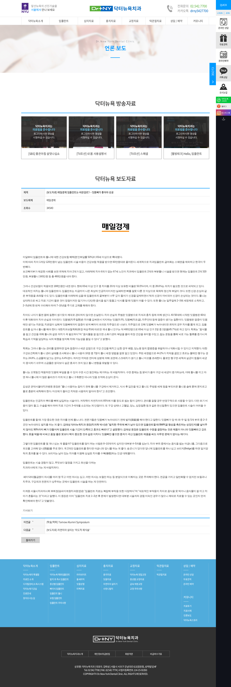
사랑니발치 (108, 588)
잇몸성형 (80, 583)
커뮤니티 (198, 21)
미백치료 (80, 588)
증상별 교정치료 (137, 579)
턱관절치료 (155, 21)
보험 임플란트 (56, 598)
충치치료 (111, 21)
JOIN (228, 13)
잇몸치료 (107, 579)
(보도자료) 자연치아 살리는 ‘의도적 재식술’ (68, 530)
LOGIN (220, 13)
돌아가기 (30, 540)
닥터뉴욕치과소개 (75, 653)
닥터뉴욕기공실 (30, 588)
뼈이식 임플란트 (57, 588)
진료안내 (27, 593)
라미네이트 (81, 574)
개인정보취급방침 (102, 653)
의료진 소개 (28, 579)
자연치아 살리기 (110, 583)
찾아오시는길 (29, 598)
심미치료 (89, 21)
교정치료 (134, 21)
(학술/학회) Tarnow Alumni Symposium (68, 522)
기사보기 (28, 510)
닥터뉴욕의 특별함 (31, 574)
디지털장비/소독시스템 (33, 583)
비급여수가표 (156, 653)
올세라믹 (80, 579)
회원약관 (129, 653)
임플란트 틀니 (56, 593)
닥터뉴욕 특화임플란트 (60, 574)
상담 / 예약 (176, 21)
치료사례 (187, 610)
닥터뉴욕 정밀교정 (138, 574)
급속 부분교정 (136, 583)
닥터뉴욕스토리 (190, 620)
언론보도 (187, 615)
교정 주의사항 (136, 588)
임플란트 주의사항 (58, 602)
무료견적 (187, 579)
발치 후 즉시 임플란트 (59, 579)
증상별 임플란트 (57, 583)
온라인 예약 (188, 583)
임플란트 (64, 21)
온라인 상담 (188, 574)
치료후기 (187, 605)
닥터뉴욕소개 (35, 21)
